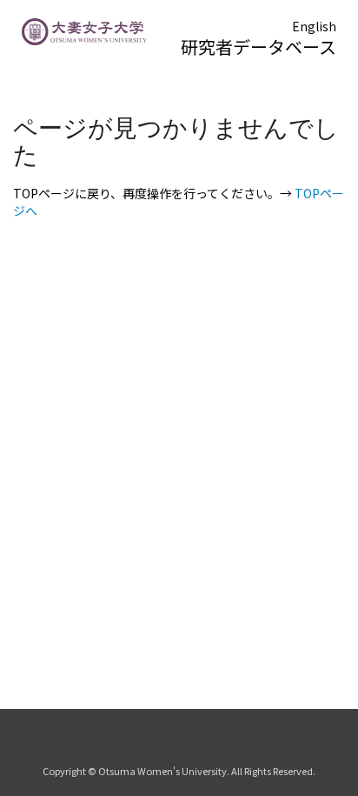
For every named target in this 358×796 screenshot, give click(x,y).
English (314, 26)
